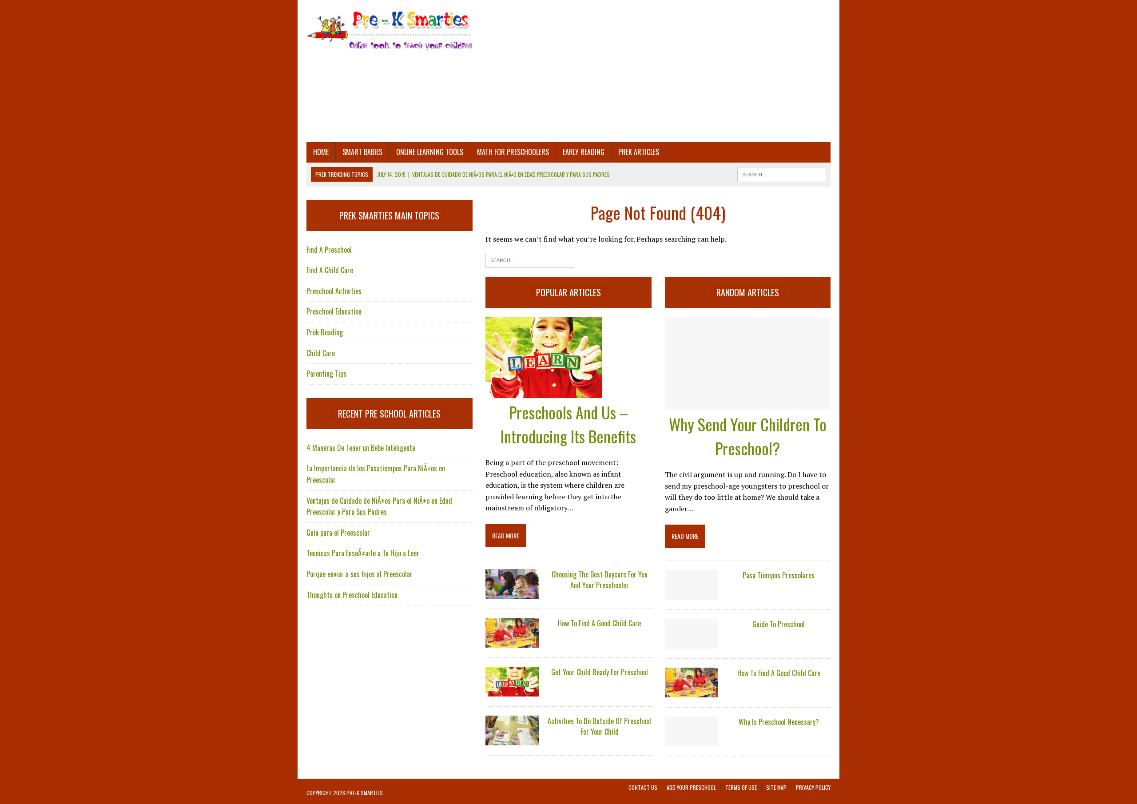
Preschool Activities (334, 291)
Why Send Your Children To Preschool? (748, 436)
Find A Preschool (329, 249)
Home (321, 152)
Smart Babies (362, 152)
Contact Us (642, 787)
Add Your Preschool (691, 787)
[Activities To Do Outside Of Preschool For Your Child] (512, 739)
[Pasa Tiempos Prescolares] (691, 593)
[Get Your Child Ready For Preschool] (512, 691)
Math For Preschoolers (513, 152)
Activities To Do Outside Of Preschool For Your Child (599, 726)
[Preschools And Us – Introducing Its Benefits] (543, 392)
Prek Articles (638, 152)
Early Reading (583, 152)
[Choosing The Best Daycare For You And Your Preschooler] (512, 593)
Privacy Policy (813, 787)
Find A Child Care (329, 270)
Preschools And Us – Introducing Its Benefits (568, 424)
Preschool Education (334, 311)
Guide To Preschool (778, 624)
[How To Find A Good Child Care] (512, 642)
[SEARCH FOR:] (781, 173)
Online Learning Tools (429, 152)
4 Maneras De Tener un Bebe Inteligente (360, 447)
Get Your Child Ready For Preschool (599, 672)
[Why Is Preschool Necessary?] (691, 740)
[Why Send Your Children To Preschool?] (748, 404)
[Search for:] (529, 259)
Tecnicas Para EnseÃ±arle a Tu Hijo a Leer (362, 553)
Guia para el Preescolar (338, 532)
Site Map (776, 787)
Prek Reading (324, 332)
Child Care (320, 353)
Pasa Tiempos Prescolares (779, 575)
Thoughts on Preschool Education (352, 594)
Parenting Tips (326, 373)
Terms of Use (741, 787)
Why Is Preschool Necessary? (779, 721)
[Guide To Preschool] (691, 642)
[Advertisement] (658, 71)
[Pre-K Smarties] (389, 30)
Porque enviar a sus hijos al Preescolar (359, 574)
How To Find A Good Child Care (599, 623)
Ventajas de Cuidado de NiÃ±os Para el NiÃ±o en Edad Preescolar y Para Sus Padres (379, 506)
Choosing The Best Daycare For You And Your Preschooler (600, 579)
